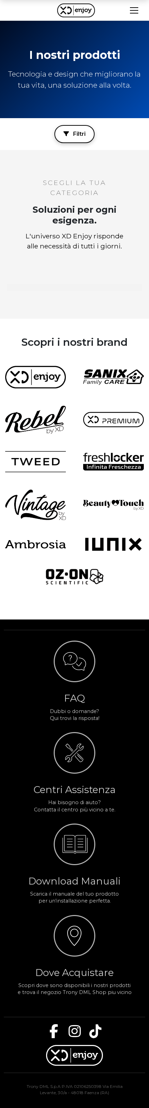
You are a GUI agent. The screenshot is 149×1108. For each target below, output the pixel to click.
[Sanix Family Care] (113, 377)
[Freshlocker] (113, 462)
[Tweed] (35, 462)
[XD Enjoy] (35, 377)
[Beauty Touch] (113, 504)
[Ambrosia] (35, 544)
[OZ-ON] (74, 577)
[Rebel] (35, 420)
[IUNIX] (113, 544)
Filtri (79, 134)
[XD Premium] (113, 419)
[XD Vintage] (35, 505)
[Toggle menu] (133, 10)
